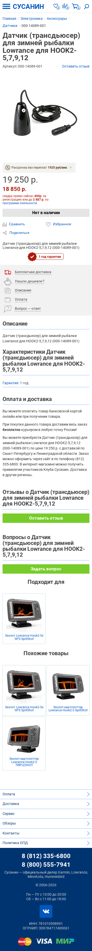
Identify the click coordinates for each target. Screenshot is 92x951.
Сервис (9, 814)
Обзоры (9, 823)
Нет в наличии (46, 212)
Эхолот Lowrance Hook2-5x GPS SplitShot (24, 637)
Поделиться (18, 233)
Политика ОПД (15, 843)
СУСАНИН (28, 6)
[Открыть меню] (6, 6)
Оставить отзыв (75, 66)
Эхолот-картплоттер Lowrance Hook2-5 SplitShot (68, 709)
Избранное (61, 224)
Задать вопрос (46, 568)
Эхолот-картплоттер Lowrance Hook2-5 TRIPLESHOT (24, 762)
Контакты (11, 833)
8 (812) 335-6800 (46, 856)
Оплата (9, 794)
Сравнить (16, 224)
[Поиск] (86, 6)
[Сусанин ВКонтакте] (46, 911)
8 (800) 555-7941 (46, 865)
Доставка (11, 804)
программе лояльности (20, 203)
